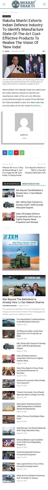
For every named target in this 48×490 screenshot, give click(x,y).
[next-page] (7, 228)
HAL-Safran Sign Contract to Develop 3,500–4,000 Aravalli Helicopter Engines (29, 205)
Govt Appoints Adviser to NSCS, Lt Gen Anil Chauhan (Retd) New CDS (35, 170)
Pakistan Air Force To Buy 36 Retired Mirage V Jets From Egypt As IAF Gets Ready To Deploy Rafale (12, 171)
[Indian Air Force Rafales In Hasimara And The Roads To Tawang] (8, 478)
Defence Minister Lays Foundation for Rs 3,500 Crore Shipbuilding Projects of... (30, 442)
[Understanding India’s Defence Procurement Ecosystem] (8, 455)
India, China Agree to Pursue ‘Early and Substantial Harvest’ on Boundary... (30, 370)
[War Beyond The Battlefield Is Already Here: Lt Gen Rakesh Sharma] (8, 193)
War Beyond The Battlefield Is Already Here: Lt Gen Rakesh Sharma (29, 193)
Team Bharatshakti (9, 305)
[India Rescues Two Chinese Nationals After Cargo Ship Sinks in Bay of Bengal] (8, 431)
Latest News (13, 12)
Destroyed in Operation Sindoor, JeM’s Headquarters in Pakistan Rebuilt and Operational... (29, 406)
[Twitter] (10, 152)
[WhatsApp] (21, 152)
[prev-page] (4, 228)
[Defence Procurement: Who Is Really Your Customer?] (8, 383)
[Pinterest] (16, 152)
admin (7, 51)
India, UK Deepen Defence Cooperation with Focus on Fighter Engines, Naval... (30, 358)
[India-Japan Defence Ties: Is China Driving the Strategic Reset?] (8, 467)
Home (4, 12)
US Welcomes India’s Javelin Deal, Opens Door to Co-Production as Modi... (30, 333)
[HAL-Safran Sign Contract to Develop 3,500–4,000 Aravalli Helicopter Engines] (8, 205)
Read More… (36, 105)
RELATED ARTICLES (11, 184)
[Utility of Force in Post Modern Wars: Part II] (8, 419)
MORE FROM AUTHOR (30, 184)
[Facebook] (4, 152)
